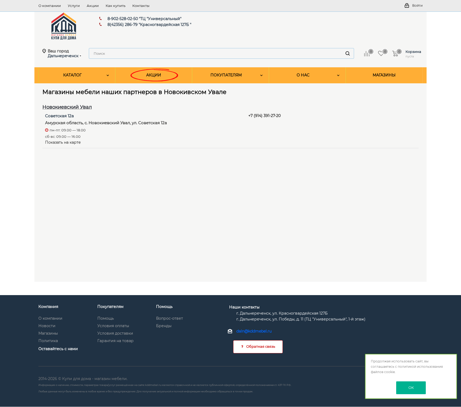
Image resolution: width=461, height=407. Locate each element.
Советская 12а (59, 115)
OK (411, 387)
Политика (48, 340)
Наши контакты (244, 307)
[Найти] (347, 53)
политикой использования (420, 367)
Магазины (48, 333)
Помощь (105, 318)
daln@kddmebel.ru (254, 331)
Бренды (164, 325)
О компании (50, 318)
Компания (48, 306)
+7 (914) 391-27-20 (264, 115)
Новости (46, 325)
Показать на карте (63, 142)
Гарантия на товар (115, 340)
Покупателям (110, 306)
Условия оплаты (113, 325)
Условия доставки (115, 333)
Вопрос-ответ (169, 318)
